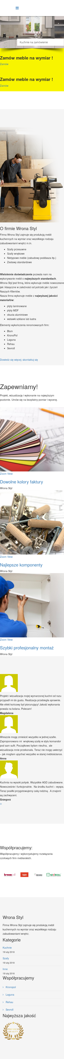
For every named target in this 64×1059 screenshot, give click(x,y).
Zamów (4, 64)
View (10, 473)
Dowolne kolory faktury (21, 481)
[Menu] (17, 8)
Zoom (3, 473)
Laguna (9, 994)
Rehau (9, 1002)
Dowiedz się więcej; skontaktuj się (19, 359)
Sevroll (9, 1009)
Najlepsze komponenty (21, 564)
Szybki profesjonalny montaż (27, 647)
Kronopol (10, 987)
